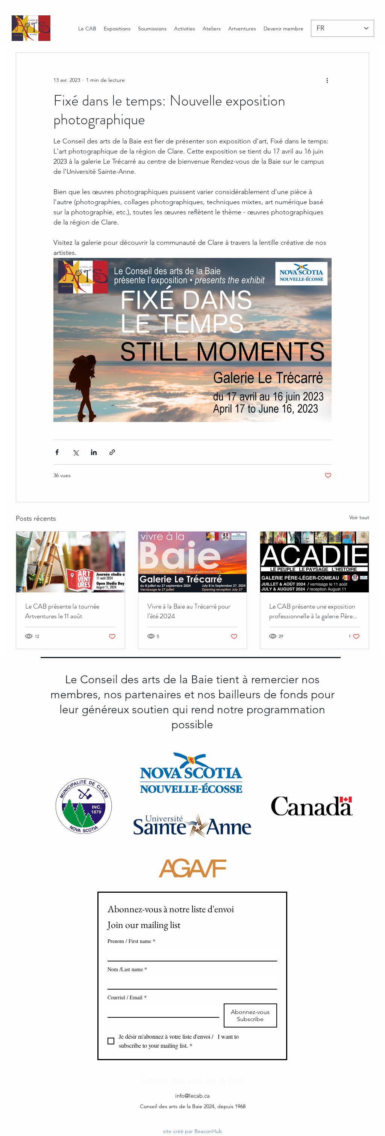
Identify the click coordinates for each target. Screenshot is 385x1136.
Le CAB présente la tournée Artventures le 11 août (62, 611)
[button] (117, 28)
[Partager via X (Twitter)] (75, 452)
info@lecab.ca (192, 1095)
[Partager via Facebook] (57, 452)
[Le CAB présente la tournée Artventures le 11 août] (70, 562)
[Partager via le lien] (112, 452)
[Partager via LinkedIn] (93, 452)
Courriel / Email (127, 997)
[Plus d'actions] (327, 79)
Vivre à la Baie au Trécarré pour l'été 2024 (188, 611)
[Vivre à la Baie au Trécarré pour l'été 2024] (192, 562)
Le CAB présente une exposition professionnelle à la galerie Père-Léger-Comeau (312, 611)
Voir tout (359, 517)
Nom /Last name (127, 969)
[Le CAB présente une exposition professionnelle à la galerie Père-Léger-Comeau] (314, 562)
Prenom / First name (131, 941)
